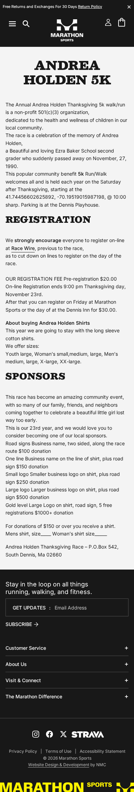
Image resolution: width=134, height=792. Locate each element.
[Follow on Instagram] (35, 734)
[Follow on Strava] (87, 734)
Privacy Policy (23, 751)
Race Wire (23, 248)
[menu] (19, 23)
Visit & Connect (23, 680)
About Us (16, 664)
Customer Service (25, 648)
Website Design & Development (58, 764)
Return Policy (90, 6)
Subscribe (18, 624)
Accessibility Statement (102, 751)
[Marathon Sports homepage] (67, 30)
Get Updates (29, 608)
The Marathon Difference (33, 696)
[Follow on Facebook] (49, 734)
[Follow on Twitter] (63, 734)
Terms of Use (58, 751)
